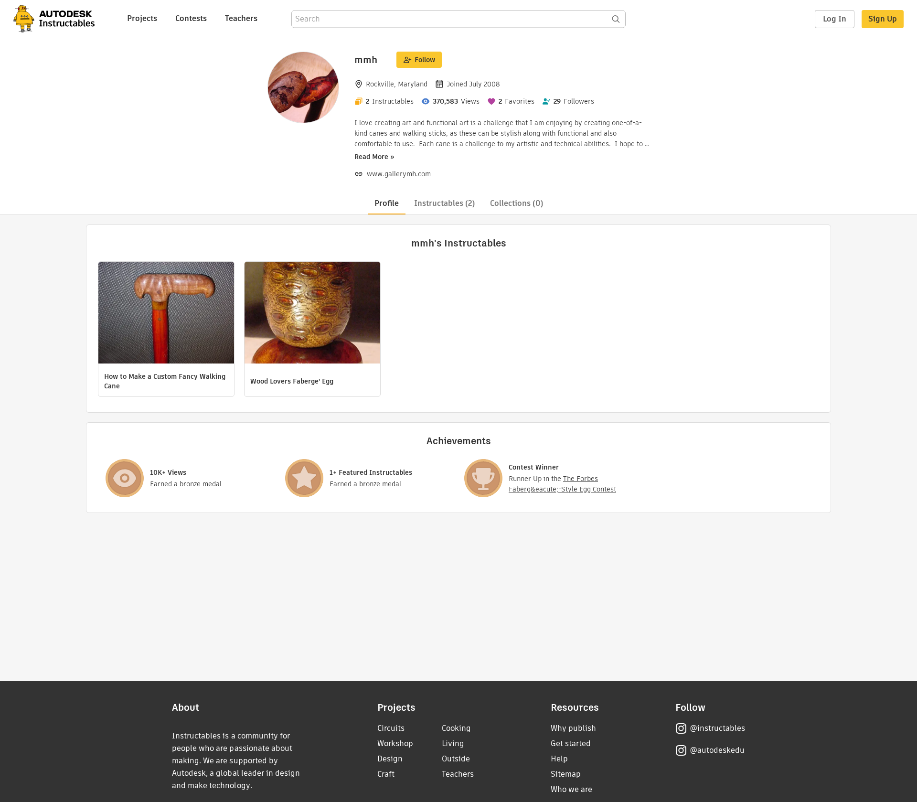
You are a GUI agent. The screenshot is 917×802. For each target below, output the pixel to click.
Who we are (571, 789)
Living (453, 743)
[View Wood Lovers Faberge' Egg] (312, 314)
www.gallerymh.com (399, 174)
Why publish (573, 728)
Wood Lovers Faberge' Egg (291, 381)
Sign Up (882, 18)
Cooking (456, 728)
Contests (191, 18)
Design (390, 758)
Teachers (241, 18)
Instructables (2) (444, 203)
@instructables (717, 728)
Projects (142, 18)
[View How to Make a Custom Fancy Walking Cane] (166, 314)
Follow (425, 59)
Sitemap (566, 774)
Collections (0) (516, 203)
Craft (386, 774)
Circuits (391, 728)
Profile (386, 203)
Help (559, 758)
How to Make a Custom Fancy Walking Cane (164, 381)
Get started (571, 743)
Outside (456, 758)
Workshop (395, 743)
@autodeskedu (717, 750)
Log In (834, 18)
